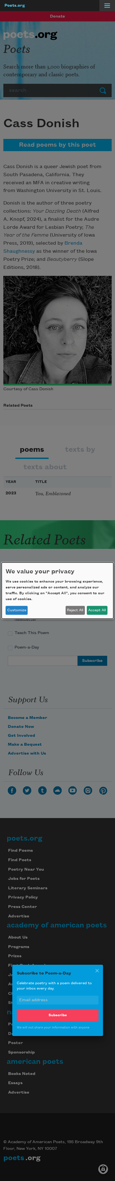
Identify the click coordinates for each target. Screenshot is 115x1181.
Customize (16, 610)
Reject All (75, 610)
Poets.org (14, 5)
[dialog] (57, 590)
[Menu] (107, 5)
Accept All (97, 610)
